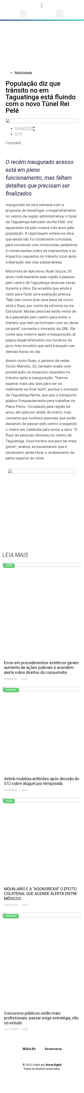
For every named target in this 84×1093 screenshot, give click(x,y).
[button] (23, 13)
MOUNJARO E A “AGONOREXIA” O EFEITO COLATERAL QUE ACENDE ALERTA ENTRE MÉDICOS (40, 893)
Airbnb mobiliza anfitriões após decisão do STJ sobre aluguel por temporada (41, 781)
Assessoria (53, 1049)
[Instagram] (35, 1085)
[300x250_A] (41, 472)
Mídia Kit (29, 1049)
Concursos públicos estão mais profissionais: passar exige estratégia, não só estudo (41, 1018)
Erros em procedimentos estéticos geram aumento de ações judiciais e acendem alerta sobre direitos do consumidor (41, 667)
